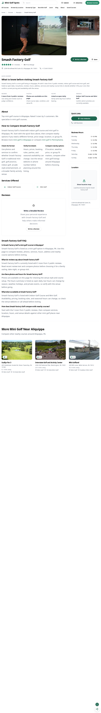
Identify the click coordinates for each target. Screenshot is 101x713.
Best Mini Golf (42, 7)
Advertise (79, 3)
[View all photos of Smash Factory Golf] (34, 35)
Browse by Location (17, 7)
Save (95, 59)
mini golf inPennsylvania (52, 140)
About (63, 7)
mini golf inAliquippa (22, 140)
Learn (51, 7)
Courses (10, 12)
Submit (66, 3)
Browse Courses (92, 3)
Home (3, 12)
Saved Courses (71, 7)
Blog (56, 7)
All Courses (5, 7)
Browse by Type (31, 7)
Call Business (78, 123)
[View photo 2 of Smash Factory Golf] (83, 25)
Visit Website (85, 119)
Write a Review (80, 59)
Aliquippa (18, 12)
